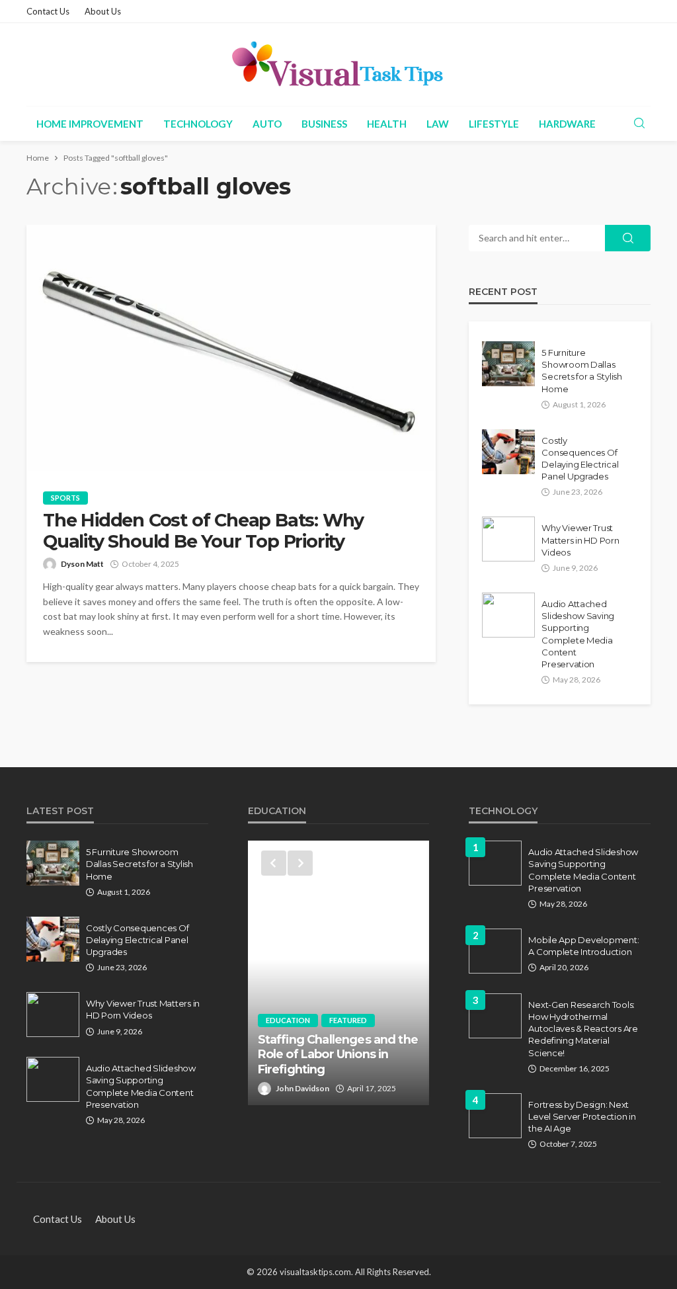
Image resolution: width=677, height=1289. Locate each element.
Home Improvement (89, 124)
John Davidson (302, 1088)
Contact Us (47, 11)
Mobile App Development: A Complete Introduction (583, 946)
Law (437, 124)
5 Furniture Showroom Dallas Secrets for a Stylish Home (581, 370)
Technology (198, 124)
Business (324, 124)
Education (288, 1020)
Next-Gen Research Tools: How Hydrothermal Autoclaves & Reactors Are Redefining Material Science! (583, 1028)
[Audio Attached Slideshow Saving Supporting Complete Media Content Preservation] (508, 615)
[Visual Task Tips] (338, 64)
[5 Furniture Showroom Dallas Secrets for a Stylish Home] (508, 363)
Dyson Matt (82, 564)
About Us (103, 11)
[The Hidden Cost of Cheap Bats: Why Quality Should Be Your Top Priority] (231, 348)
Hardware (567, 124)
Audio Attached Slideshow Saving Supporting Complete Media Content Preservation (577, 634)
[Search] (639, 123)
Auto (267, 124)
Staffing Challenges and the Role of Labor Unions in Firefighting (338, 1054)
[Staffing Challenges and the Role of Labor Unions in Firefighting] (339, 973)
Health (387, 124)
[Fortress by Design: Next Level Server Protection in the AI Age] (495, 1115)
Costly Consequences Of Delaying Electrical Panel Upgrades (579, 458)
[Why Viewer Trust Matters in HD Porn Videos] (508, 539)
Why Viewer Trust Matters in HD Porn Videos (580, 539)
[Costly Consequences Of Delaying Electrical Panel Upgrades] (508, 451)
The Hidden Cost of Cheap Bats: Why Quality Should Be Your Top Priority (203, 531)
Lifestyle (494, 124)
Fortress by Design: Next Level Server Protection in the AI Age (581, 1116)
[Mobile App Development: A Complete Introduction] (495, 951)
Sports (65, 497)
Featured (348, 1020)
